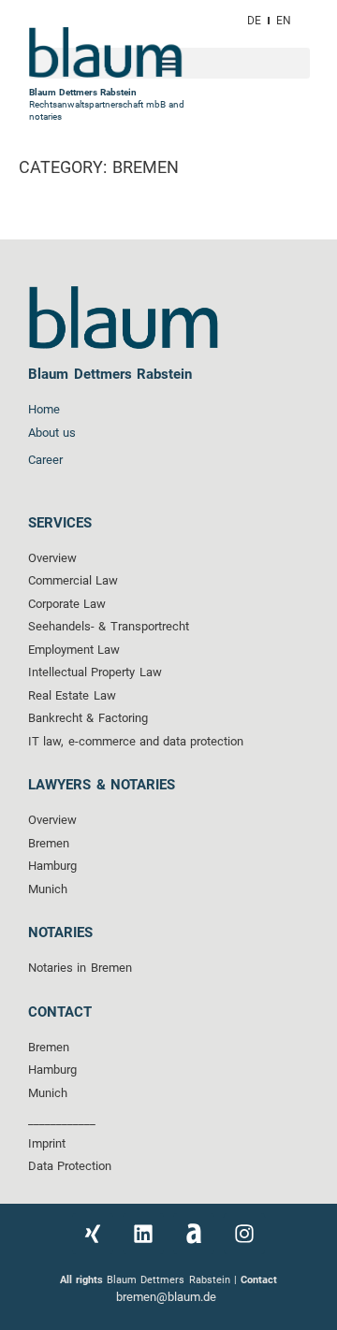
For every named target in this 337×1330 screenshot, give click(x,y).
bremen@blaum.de (168, 1297)
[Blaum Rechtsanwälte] (193, 1233)
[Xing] (92, 1233)
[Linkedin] (143, 1233)
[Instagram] (244, 1233)
